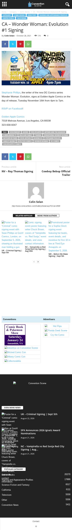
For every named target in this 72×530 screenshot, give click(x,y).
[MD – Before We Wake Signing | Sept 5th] (59, 236)
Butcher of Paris (10, 138)
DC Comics (55, 141)
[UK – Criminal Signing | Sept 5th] (12, 235)
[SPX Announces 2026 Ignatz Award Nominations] (10, 441)
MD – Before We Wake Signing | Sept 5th (58, 255)
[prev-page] (34, 261)
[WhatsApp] (28, 44)
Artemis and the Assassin (54, 132)
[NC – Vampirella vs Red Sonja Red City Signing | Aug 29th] (36, 233)
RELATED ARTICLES (24, 215)
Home (4, 12)
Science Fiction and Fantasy (15, 485)
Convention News (10, 505)
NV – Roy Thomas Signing (17, 171)
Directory (32, 15)
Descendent (15, 132)
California (21, 18)
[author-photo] (36, 190)
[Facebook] (5, 44)
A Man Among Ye (10, 135)
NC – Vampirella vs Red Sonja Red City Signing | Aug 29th (35, 249)
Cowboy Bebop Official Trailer (56, 173)
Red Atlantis (36, 132)
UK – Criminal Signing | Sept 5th (12, 251)
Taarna (38, 135)
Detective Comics (25, 141)
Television (6, 495)
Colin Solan (9, 35)
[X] (12, 44)
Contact (36, 521)
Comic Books (25, 12)
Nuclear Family (25, 135)
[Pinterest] (20, 44)
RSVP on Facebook (12, 108)
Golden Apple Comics (13, 116)
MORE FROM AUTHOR (47, 215)
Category (13, 12)
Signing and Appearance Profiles (53, 15)
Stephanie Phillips (11, 92)
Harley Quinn (9, 141)
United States (8, 18)
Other (4, 500)
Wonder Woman (41, 141)
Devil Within (25, 138)
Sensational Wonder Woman (56, 135)
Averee (25, 132)
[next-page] (38, 261)
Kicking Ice (38, 138)
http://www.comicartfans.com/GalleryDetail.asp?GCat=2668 (36, 206)
